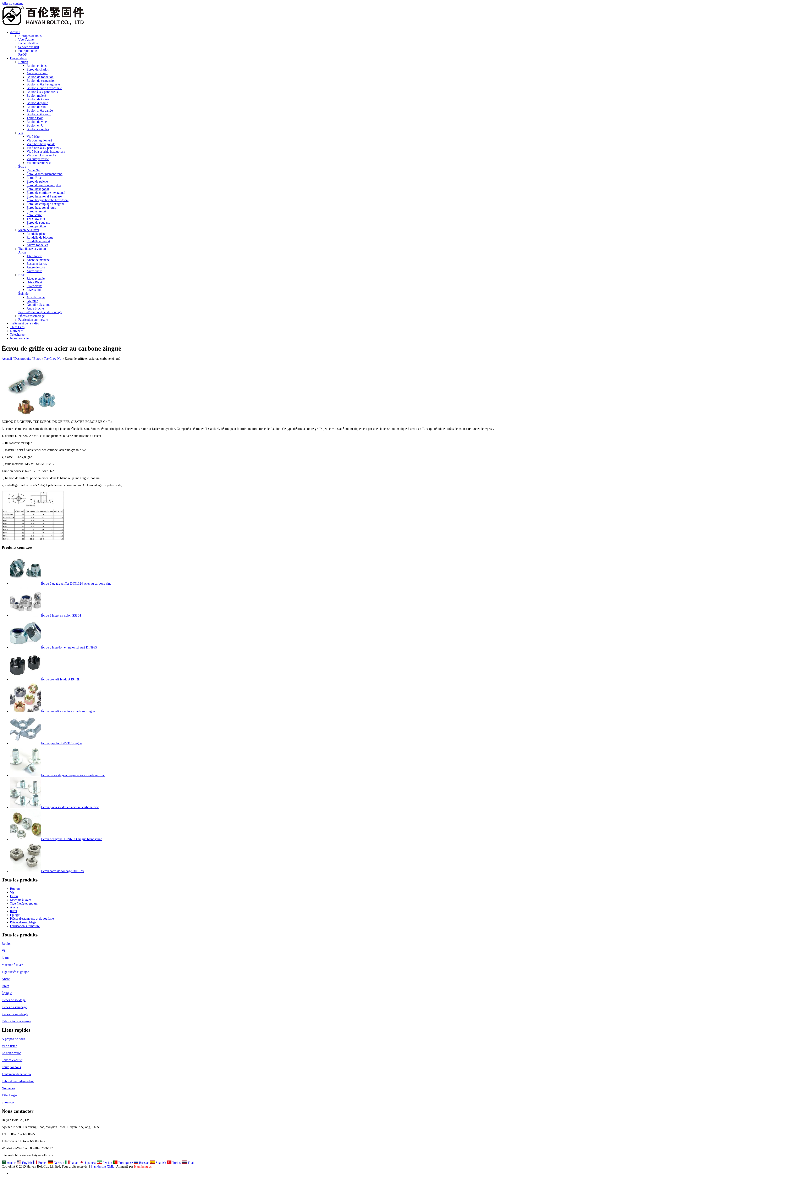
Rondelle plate (36, 233)
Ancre (22, 252)
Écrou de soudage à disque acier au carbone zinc (73, 775)
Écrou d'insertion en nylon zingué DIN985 (69, 647)
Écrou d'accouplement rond (44, 174)
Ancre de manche (38, 260)
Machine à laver (28, 230)
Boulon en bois (36, 65)
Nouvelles (16, 331)
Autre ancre (34, 271)
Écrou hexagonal (38, 189)
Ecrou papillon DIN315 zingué (61, 743)
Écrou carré (34, 215)
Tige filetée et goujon (32, 248)
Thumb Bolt (35, 118)
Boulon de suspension (41, 80)
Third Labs (17, 327)
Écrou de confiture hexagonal (46, 192)
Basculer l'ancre (37, 263)
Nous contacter (20, 338)
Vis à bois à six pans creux (44, 148)
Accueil (15, 32)
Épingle (23, 293)
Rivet (21, 275)
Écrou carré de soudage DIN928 (62, 871)
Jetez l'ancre (34, 256)
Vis (20, 133)
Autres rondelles (37, 245)
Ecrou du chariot (37, 69)
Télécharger (18, 334)
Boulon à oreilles (38, 129)
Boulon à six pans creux (42, 92)
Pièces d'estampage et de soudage (40, 312)
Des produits (18, 58)
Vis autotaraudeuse (39, 163)
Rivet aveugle (36, 278)
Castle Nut (33, 170)
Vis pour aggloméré (39, 140)
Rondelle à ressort (38, 241)
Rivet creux (34, 286)
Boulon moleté (36, 95)
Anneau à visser (37, 73)
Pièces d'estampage (14, 1007)
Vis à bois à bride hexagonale (46, 151)
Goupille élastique (38, 304)
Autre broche (35, 308)
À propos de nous (30, 36)
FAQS (22, 54)
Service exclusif (28, 47)
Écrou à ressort (36, 211)
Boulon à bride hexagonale (44, 88)
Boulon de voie (37, 121)
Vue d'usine (26, 39)
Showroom (9, 1102)
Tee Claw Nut (36, 219)
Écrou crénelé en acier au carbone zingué (68, 711)
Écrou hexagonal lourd (41, 207)
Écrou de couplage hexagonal (46, 204)
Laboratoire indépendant (18, 1081)
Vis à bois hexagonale (41, 144)
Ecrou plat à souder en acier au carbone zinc (70, 807)
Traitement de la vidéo (24, 323)
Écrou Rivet (34, 177)
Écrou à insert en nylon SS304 (61, 615)
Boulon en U (35, 125)
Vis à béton (34, 136)
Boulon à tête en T (39, 114)
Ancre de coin (36, 267)
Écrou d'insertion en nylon (44, 185)
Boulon (23, 62)
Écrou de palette (37, 181)
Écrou (22, 166)
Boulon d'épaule (37, 103)
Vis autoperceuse (38, 159)
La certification (28, 43)
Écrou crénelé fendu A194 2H (61, 679)
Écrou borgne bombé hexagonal (47, 200)
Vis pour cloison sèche (41, 155)
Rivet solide (34, 289)
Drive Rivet (34, 282)
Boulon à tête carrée (40, 110)
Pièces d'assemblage (31, 316)
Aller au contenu (12, 3)
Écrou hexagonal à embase (44, 196)
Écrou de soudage (38, 222)
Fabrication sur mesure (33, 319)
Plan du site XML (102, 1166)
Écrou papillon (36, 226)
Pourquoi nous (27, 50)
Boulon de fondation (40, 77)
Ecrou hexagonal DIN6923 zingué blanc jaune (71, 839)
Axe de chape (36, 297)
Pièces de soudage (14, 1000)
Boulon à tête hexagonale (43, 84)
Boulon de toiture (38, 99)
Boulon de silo (36, 106)
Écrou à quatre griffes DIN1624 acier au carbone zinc (76, 583)
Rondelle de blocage (40, 237)
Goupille (32, 301)
